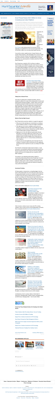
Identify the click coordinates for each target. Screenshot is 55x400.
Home (2, 1)
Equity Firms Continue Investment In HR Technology (26, 316)
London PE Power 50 (30, 387)
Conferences (40, 13)
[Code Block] (30, 365)
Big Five (11, 387)
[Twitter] (21, 303)
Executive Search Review (45, 381)
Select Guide (46, 13)
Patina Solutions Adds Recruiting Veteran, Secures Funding (28, 312)
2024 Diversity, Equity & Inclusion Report (27, 393)
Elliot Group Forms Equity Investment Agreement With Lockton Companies (29, 322)
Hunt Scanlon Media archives (33, 208)
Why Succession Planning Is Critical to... (29, 348)
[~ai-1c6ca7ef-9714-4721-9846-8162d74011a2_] (45, 5)
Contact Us (6, 1)
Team (19, 1)
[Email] (23, 303)
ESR (30, 13)
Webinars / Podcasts (19, 13)
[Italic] (18, 365)
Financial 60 (19, 387)
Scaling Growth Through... (19, 348)
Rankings (33, 13)
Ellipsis (13, 13)
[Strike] (22, 365)
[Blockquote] (28, 365)
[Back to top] (53, 398)
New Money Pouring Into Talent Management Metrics (26, 319)
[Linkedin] (16, 303)
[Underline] (20, 365)
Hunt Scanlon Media (34, 185)
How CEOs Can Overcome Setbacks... (40, 348)
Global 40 (14, 387)
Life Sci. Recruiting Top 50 (48, 387)
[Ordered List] (24, 365)
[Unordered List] (26, 365)
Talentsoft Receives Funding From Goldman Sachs (26, 327)
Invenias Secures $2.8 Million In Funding (24, 314)
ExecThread (18, 47)
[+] (35, 365)
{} (33, 365)
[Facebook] (19, 303)
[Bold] (17, 365)
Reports (26, 13)
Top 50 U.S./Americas (5, 387)
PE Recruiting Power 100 (39, 387)
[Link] (32, 365)
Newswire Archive (7, 13)
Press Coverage (13, 1)
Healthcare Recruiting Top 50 (27, 389)
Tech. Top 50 (24, 387)
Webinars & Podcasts (33, 381)
